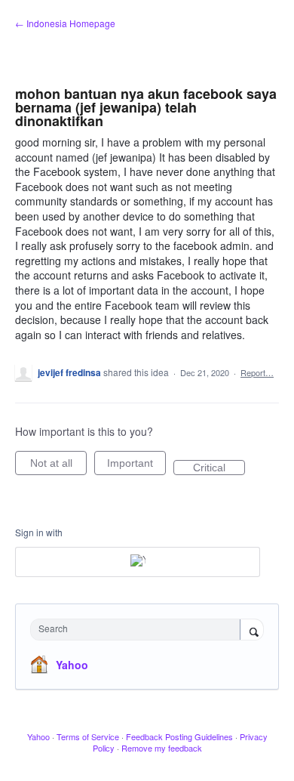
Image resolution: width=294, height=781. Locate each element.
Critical (219, 468)
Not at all (58, 466)
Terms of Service (88, 736)
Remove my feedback (161, 748)
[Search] (252, 631)
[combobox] (139, 629)
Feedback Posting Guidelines (179, 736)
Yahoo (72, 664)
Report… (257, 372)
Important (136, 466)
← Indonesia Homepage (65, 23)
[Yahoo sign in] (137, 562)
